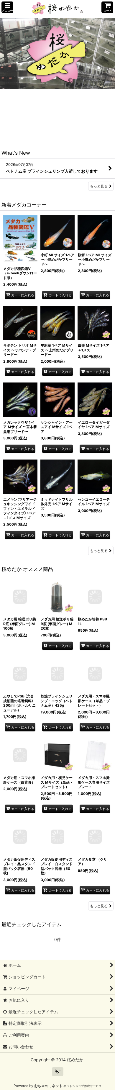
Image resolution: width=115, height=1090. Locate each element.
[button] (7, 7)
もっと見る (99, 186)
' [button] (59, 1071)
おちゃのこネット (48, 1085)
